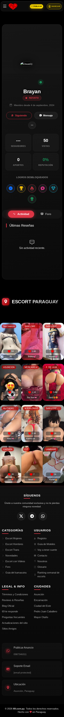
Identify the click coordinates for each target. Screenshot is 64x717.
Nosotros (42, 561)
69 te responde (10, 611)
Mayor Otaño (41, 617)
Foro (7, 566)
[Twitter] (21, 516)
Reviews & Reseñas (13, 600)
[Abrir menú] (4, 6)
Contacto (42, 555)
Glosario (41, 566)
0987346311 (20, 654)
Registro (41, 538)
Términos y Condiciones (15, 594)
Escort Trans (12, 549)
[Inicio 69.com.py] (13, 6)
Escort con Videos (15, 561)
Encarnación (40, 600)
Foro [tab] (48, 214)
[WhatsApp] (43, 516)
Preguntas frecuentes (13, 617)
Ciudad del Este (42, 605)
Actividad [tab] (23, 214)
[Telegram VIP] (32, 516)
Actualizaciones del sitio (15, 622)
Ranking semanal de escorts (48, 574)
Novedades (11, 555)
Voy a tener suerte (47, 549)
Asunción (39, 594)
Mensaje (48, 115)
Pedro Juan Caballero (45, 611)
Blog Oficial (8, 605)
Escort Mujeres (13, 538)
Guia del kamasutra (15, 572)
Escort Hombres (14, 544)
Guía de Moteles (46, 544)
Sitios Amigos (9, 628)
